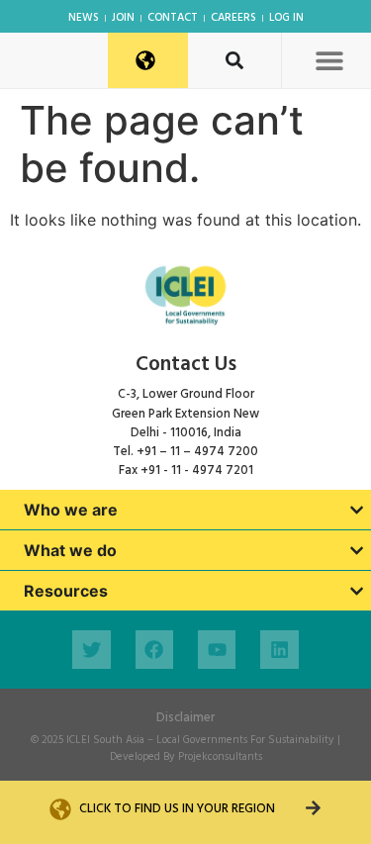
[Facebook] (154, 649)
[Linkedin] (279, 649)
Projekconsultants (220, 757)
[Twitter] (91, 649)
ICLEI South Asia (105, 740)
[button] (329, 60)
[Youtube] (216, 649)
